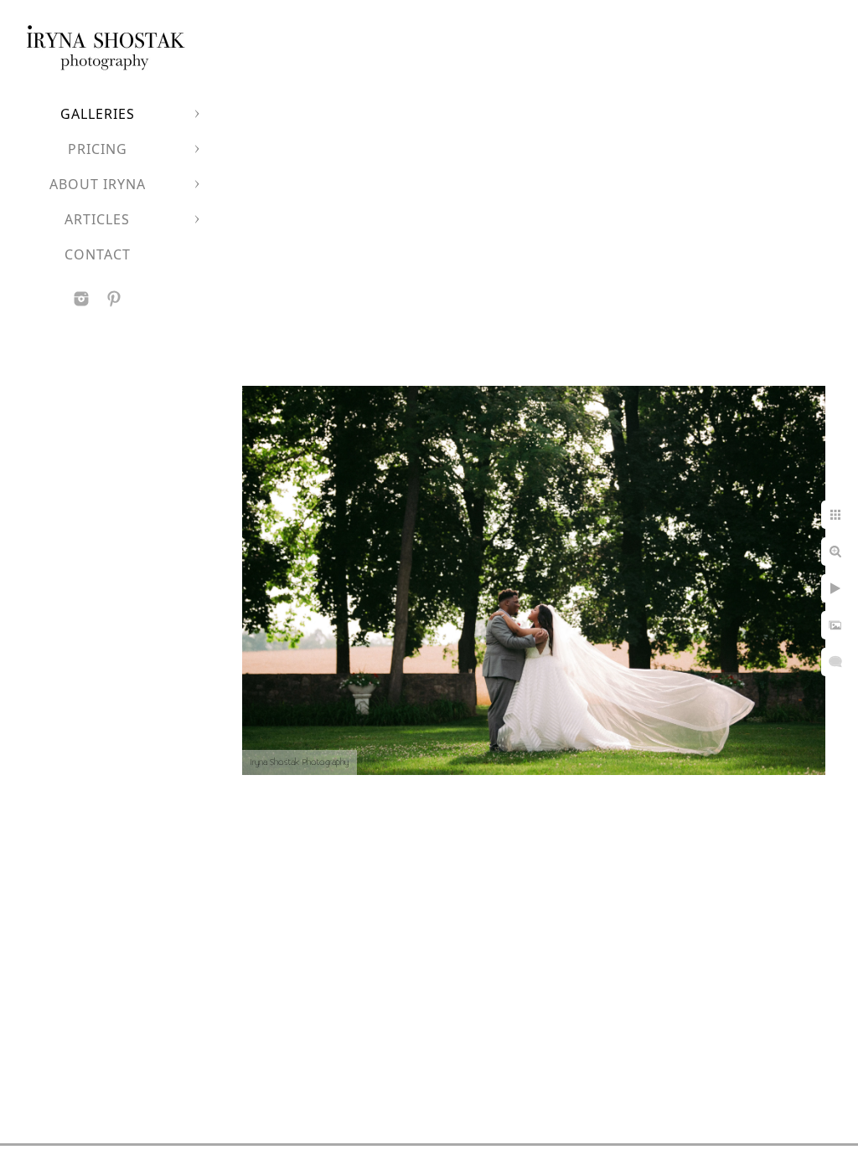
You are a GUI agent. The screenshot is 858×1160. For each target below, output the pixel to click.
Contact (98, 254)
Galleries (97, 114)
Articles (97, 219)
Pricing (97, 149)
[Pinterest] (114, 299)
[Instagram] (81, 299)
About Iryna (97, 184)
